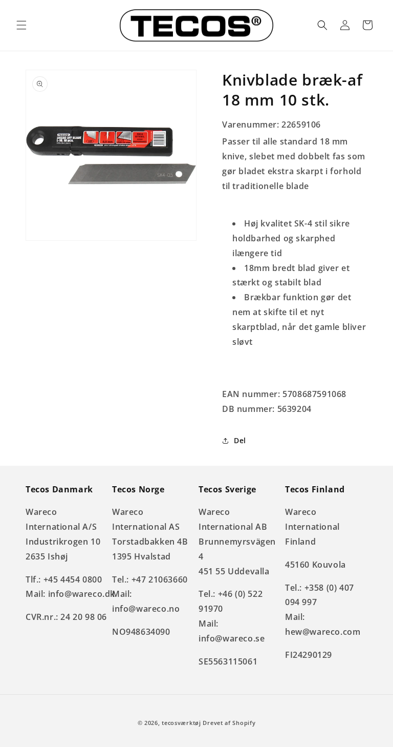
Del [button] (240, 440)
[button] (21, 25)
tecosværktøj (181, 723)
